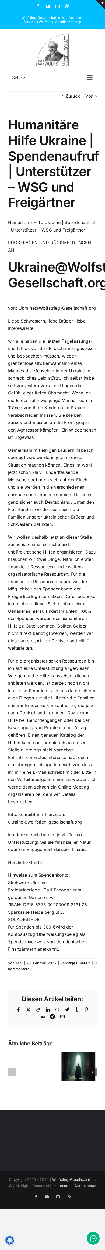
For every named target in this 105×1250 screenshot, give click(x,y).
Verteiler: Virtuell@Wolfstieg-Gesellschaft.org (53, 20)
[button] (12, 1072)
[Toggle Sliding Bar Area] (100, 5)
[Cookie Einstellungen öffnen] (9, 1243)
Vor (89, 96)
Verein (85, 963)
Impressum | (63, 1186)
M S (19, 963)
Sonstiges (68, 963)
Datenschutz (85, 1186)
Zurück (73, 96)
